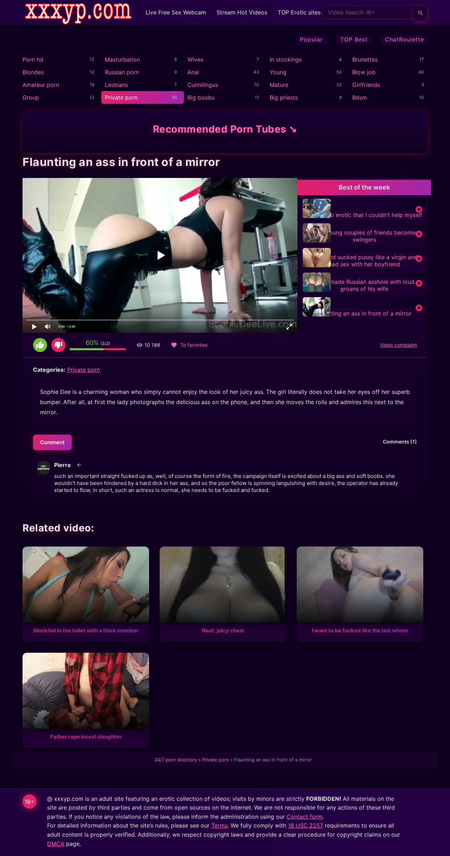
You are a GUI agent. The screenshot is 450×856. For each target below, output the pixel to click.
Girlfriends (366, 84)
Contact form (304, 816)
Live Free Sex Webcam (176, 12)
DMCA (55, 843)
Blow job (363, 72)
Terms (219, 825)
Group (30, 97)
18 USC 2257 (305, 825)
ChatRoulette (404, 39)
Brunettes (365, 59)
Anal (193, 72)
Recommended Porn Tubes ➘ (225, 129)
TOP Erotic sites (299, 12)
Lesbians (116, 84)
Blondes (33, 72)
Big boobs (200, 97)
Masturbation (122, 59)
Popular (311, 39)
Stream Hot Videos (242, 12)
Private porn (121, 97)
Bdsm (359, 97)
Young (278, 72)
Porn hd (32, 59)
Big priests (284, 97)
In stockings (286, 59)
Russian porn (122, 72)
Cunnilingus (202, 84)
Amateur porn (40, 84)
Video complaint (398, 345)
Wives (195, 59)
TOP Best (354, 39)
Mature (279, 84)
